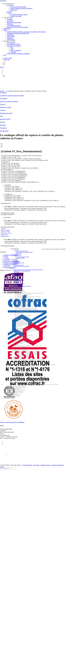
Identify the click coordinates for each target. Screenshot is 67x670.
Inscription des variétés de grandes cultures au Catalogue (26, 308)
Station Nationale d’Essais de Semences (21, 8)
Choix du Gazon (5, 231)
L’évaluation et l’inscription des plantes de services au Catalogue (28, 342)
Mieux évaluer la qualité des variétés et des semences (26, 383)
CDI (11, 47)
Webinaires (10, 24)
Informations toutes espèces (19, 290)
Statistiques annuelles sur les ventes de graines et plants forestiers (28, 353)
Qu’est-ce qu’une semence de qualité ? (23, 294)
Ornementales (16, 344)
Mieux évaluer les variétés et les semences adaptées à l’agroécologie (28, 380)
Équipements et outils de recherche (20, 386)
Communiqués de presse (13, 25)
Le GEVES (10, 5)
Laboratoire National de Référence (18, 390)
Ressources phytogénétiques (17, 358)
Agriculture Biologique (18, 302)
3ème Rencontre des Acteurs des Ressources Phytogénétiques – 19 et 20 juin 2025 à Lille (30, 359)
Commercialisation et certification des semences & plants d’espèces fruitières (30, 330)
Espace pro (6, 59)
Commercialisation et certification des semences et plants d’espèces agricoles (30, 310)
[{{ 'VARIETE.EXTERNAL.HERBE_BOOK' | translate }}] (5, 236)
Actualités (9, 19)
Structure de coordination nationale (22, 363)
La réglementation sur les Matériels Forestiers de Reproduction (27, 351)
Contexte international (18, 367)
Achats (2, 466)
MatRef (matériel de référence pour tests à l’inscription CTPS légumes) (26, 31)
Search (2, 67)
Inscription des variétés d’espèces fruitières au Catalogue (26, 328)
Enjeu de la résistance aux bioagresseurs (23, 297)
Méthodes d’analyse (17, 394)
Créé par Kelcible (27, 465)
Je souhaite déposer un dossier (19, 370)
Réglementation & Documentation (20, 369)
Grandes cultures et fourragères (19, 307)
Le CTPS (9, 11)
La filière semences (19, 300)
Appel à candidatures (20, 373)
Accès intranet (7, 267)
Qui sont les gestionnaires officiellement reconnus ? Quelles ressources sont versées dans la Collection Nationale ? (35, 364)
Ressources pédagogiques (14, 22)
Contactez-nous (7, 58)
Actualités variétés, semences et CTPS (21, 357)
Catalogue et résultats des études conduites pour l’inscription (27, 329)
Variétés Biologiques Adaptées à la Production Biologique (27, 305)
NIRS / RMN (10, 36)
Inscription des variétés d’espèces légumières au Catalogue (27, 319)
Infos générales (11, 42)
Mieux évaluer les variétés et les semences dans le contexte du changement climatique (32, 381)
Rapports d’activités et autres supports (17, 27)
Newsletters (10, 21)
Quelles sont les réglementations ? (22, 295)
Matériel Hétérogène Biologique (22, 304)
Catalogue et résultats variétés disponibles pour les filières (27, 309)
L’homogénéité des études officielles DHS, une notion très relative (31, 293)
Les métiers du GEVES (13, 44)
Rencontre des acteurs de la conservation (23, 366)
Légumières (16, 318)
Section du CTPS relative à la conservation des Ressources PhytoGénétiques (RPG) (31, 362)
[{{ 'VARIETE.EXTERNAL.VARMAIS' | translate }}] (5, 230)
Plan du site (36, 465)
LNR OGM (16, 393)
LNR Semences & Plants (18, 391)
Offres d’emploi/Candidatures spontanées (18, 53)
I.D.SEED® (10, 35)
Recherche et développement (17, 378)
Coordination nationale (18, 360)
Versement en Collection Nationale (22, 372)
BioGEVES (13, 10)
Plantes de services (17, 339)
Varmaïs (3, 228)
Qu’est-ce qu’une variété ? (21, 291)
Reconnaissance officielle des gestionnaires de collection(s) (27, 371)
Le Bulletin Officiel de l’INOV (19, 14)
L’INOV (9, 13)
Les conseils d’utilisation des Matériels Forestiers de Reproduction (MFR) (30, 352)
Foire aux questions (19, 374)
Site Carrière (6, 266)
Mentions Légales (45, 465)
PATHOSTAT (11, 39)
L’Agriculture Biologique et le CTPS (23, 303)
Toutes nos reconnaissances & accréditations (12, 422)
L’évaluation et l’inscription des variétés (23, 315)
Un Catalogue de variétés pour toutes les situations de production (28, 296)
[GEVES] (3, 0)
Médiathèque (7, 28)
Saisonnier (13, 52)
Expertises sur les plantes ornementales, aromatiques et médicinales (28, 345)
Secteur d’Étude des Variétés (18, 7)
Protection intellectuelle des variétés (22, 311)
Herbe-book (4, 234)
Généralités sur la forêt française (22, 350)
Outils (5, 30)
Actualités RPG (16, 377)
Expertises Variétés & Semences (17, 289)
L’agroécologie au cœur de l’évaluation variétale (25, 298)
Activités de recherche (18, 379)
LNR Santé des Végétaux (18, 392)
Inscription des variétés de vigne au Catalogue (24, 335)
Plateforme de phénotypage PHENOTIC (18, 33)
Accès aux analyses (19, 312)
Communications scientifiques (19, 387)
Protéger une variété (15, 16)
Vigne (15, 333)
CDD (12, 49)
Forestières (16, 349)
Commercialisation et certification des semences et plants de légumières (29, 322)
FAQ (4, 55)
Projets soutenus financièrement (19, 376)
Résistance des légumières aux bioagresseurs (24, 323)
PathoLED (10, 38)
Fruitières (15, 326)
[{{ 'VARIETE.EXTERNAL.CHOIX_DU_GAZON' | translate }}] (6, 233)
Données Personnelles (58, 465)
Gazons (15, 314)
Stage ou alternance (15, 50)
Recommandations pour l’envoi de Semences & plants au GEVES (28, 301)
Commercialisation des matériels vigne (23, 337)
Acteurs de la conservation (18, 365)
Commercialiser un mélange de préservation (22, 356)
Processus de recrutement (14, 46)
